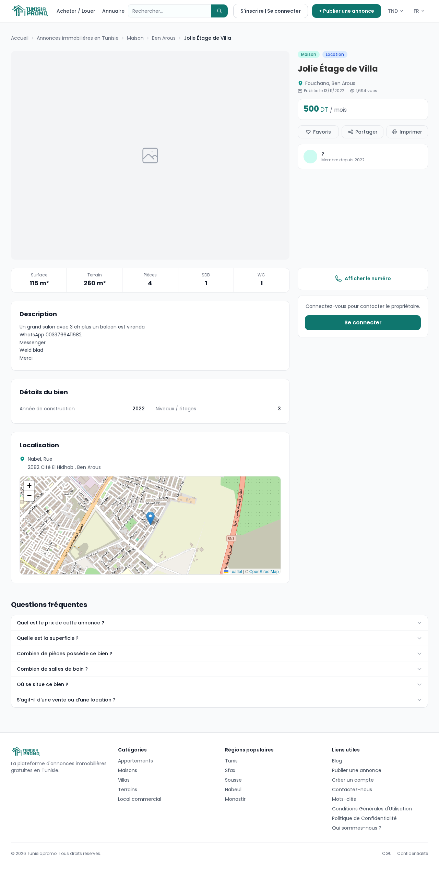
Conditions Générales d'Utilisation (372, 808)
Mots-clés (344, 799)
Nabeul (233, 789)
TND (393, 11)
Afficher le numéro (368, 278)
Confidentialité (412, 853)
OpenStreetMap (264, 571)
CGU (387, 853)
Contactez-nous (352, 789)
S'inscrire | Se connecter (270, 11)
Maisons (127, 770)
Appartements (135, 760)
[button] (150, 518)
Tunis (231, 760)
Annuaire (113, 11)
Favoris (322, 131)
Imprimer (411, 131)
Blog (337, 760)
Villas (124, 779)
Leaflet (235, 571)
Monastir (235, 799)
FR (416, 11)
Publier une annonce (356, 770)
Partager (366, 131)
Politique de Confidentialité (364, 818)
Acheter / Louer (76, 11)
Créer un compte (353, 779)
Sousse (233, 779)
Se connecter (363, 322)
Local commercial (139, 799)
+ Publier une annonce (346, 11)
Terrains (127, 789)
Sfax (230, 770)
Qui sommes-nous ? (356, 827)
